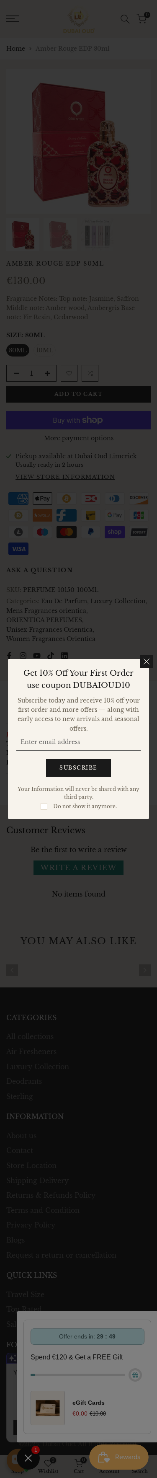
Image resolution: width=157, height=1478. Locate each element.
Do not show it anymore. (85, 806)
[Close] (146, 661)
